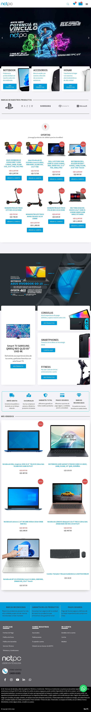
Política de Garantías (10, 642)
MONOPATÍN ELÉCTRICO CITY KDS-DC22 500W (14, 209)
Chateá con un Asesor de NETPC (42, 646)
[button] (87, 4)
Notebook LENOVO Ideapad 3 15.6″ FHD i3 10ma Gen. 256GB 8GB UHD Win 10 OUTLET (67, 523)
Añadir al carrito (13, 178)
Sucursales (36, 633)
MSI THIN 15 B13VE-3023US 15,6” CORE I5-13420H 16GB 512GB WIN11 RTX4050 (77, 211)
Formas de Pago (8, 633)
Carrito (63, 637)
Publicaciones (36, 637)
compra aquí (48, 350)
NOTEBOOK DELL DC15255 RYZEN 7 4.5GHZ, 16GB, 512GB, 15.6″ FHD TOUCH (77, 164)
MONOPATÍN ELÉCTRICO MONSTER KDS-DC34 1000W (35, 216)
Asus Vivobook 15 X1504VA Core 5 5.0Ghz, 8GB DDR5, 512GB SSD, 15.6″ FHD (35, 163)
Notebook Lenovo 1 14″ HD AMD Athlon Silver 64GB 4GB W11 (23, 523)
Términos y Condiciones (11, 650)
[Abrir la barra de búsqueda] (68, 4)
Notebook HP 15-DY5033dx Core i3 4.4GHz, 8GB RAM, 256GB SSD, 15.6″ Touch (23, 580)
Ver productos (10, 86)
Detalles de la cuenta (68, 633)
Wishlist (64, 642)
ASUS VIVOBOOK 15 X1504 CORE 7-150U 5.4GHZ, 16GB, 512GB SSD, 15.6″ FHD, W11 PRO (13, 163)
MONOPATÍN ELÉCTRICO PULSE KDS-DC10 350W (56, 209)
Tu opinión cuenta (38, 642)
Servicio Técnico (8, 646)
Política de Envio (8, 637)
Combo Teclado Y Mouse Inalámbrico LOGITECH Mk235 (68, 574)
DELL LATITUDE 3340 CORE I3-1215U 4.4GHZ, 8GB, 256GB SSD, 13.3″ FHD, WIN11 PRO (56, 164)
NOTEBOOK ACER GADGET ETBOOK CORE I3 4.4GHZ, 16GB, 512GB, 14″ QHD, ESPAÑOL (67, 465)
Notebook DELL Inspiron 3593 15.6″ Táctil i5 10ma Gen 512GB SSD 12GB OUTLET (23, 465)
